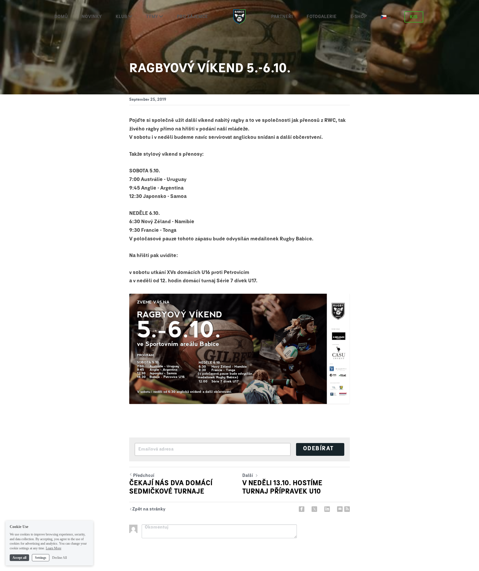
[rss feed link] (347, 509)
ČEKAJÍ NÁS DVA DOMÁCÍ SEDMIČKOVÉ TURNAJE (170, 487)
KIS (414, 17)
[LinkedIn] (327, 509)
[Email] (340, 509)
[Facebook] (301, 509)
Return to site (147, 509)
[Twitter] (314, 509)
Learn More (53, 548)
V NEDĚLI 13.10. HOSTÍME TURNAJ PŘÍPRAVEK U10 (282, 487)
